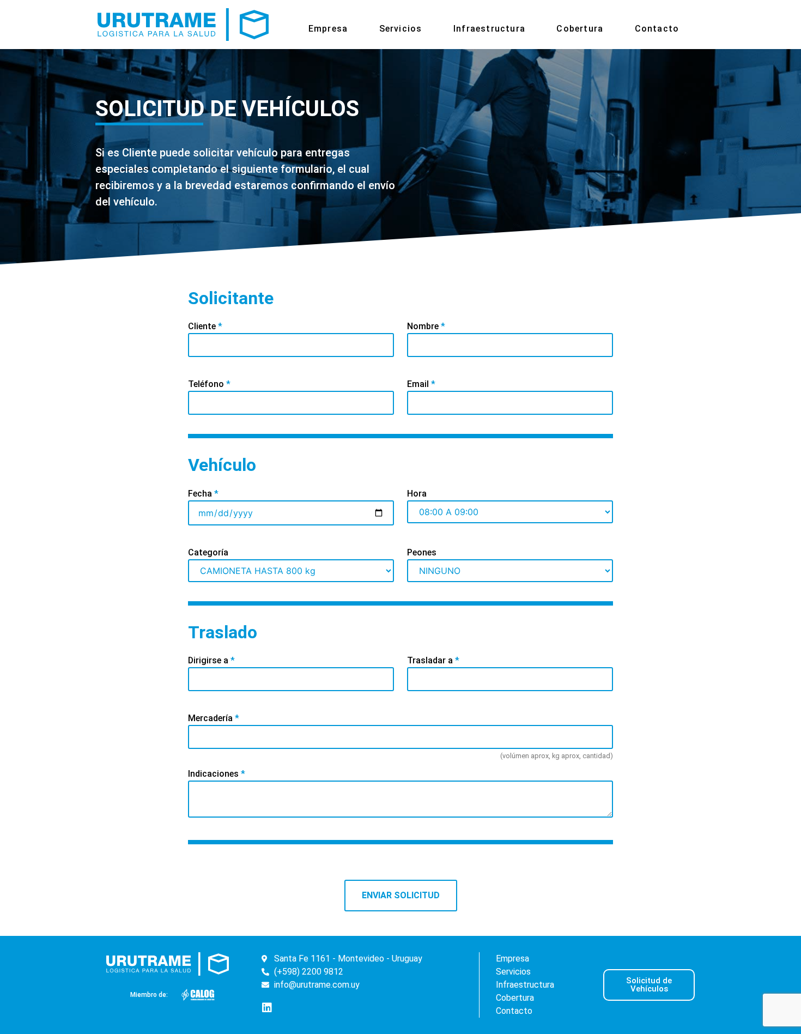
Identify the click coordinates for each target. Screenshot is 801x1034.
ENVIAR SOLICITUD (401, 895)
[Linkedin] (267, 1007)
